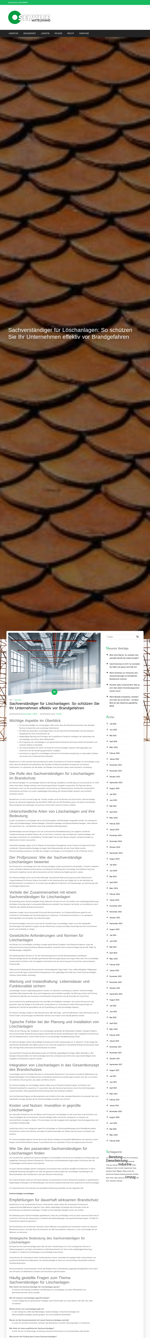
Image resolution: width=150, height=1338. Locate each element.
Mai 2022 (113, 1017)
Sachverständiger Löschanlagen (21, 1193)
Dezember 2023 (116, 906)
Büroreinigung (134, 1158)
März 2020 (114, 1135)
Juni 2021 (113, 1082)
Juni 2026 (113, 730)
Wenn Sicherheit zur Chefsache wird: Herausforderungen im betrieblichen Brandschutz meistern (124, 676)
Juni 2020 (113, 1123)
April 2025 (113, 812)
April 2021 (113, 1088)
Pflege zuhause (127, 1171)
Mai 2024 (113, 876)
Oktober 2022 (115, 988)
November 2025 (116, 771)
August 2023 (114, 929)
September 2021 (116, 1064)
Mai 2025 (113, 806)
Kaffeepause (109, 1168)
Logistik (45, 33)
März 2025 (114, 818)
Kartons (115, 1168)
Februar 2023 (115, 965)
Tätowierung (121, 1178)
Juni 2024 (113, 871)
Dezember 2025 (116, 765)
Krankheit (121, 1168)
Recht (70, 33)
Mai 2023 (113, 947)
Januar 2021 (114, 1106)
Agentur (13, 33)
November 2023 (116, 912)
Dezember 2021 (116, 1047)
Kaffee (134, 1165)
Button (124, 1158)
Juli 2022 (113, 1006)
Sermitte (18, 700)
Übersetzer (119, 1181)
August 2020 (114, 1117)
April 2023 (113, 953)
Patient (114, 1171)
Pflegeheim (119, 1171)
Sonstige (84, 33)
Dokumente (131, 1161)
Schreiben (135, 1174)
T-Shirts (111, 1178)
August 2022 (114, 1000)
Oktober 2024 (115, 847)
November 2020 (116, 1111)
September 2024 (116, 853)
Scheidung (123, 1174)
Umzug (130, 1177)
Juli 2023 (113, 935)
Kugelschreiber (128, 1168)
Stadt (107, 1178)
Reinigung (117, 1174)
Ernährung (109, 1165)
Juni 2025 (113, 800)
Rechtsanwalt (109, 1174)
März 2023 (114, 959)
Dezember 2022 (116, 976)
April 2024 (113, 882)
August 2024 (114, 859)
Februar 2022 (115, 1035)
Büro (128, 1158)
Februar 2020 (115, 1141)
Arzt (107, 1158)
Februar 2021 (115, 1100)
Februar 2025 (115, 824)
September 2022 (116, 994)
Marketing (109, 1171)
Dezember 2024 (116, 835)
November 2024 (116, 841)
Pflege (58, 33)
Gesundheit (29, 33)
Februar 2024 (115, 894)
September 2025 (116, 783)
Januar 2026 (114, 759)
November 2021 (116, 1053)
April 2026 (113, 741)
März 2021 (114, 1094)
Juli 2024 (113, 865)
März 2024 (114, 888)
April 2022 (113, 1023)
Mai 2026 (113, 736)
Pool (133, 1171)
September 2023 (116, 923)
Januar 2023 (114, 970)
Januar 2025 (114, 829)
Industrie (124, 1164)
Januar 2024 (114, 900)
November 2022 (116, 982)
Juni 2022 (113, 1012)
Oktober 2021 (115, 1059)
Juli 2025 (113, 794)
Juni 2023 (113, 941)
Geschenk (115, 1165)
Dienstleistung (117, 1161)
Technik (59, 714)
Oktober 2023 (115, 918)
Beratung (115, 1157)
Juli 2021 (113, 1076)
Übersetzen (113, 1181)
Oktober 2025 (115, 777)
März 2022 (114, 1029)
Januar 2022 (114, 1041)
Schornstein (129, 1174)
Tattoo (115, 1178)
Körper (134, 1168)
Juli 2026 (113, 724)
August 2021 (114, 1070)
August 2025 (114, 788)
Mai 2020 (113, 1129)
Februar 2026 (115, 753)
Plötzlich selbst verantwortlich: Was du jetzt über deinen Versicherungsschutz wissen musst (125, 688)
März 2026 (114, 747)
